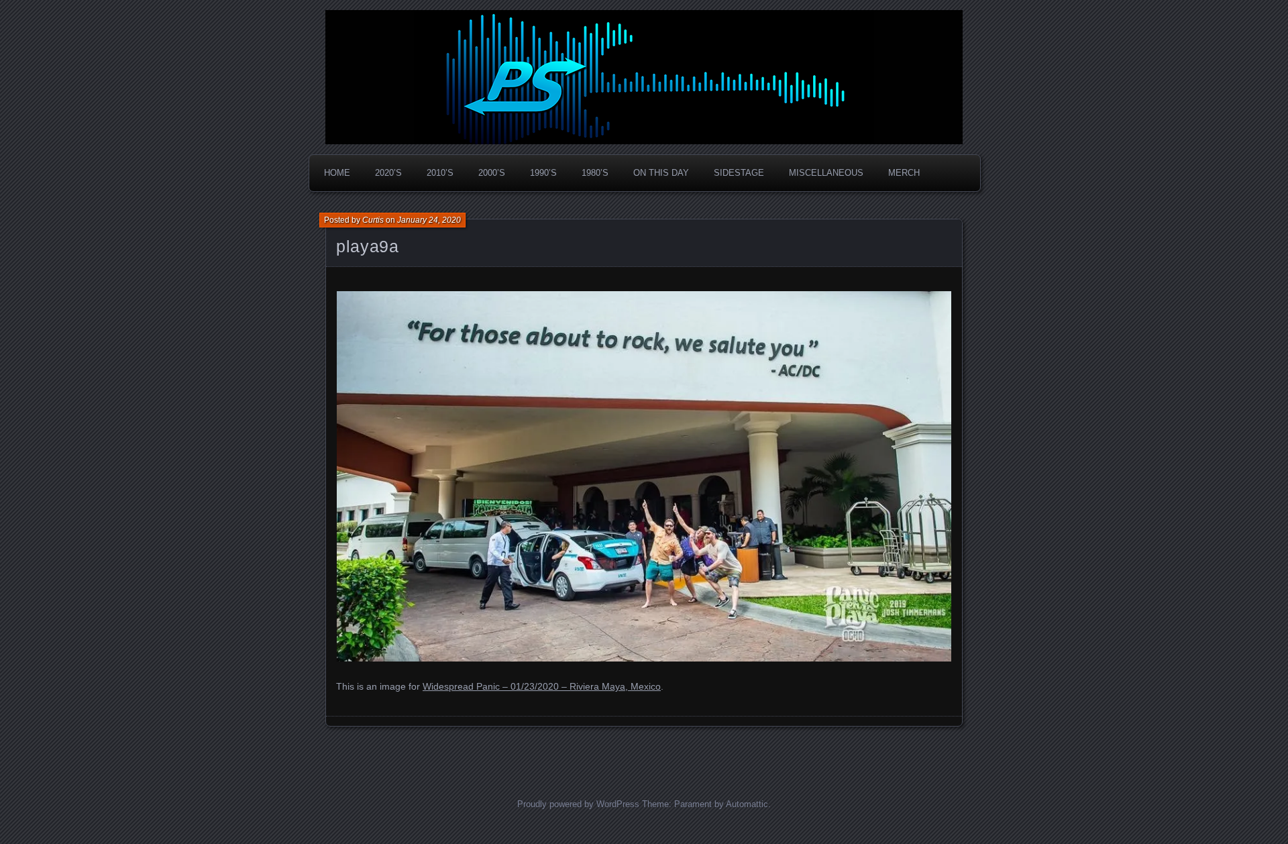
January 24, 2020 (429, 220)
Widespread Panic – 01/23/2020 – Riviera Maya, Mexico (542, 686)
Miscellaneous (826, 173)
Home (337, 173)
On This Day (661, 173)
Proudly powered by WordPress (578, 804)
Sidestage (739, 173)
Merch (904, 173)
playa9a (367, 246)
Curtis (373, 220)
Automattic (747, 804)
